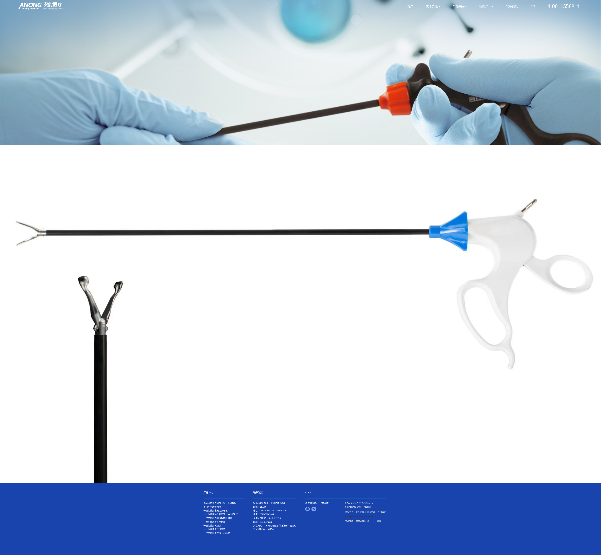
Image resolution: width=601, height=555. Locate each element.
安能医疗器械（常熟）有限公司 (358, 507)
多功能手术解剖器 (212, 507)
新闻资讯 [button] (485, 6)
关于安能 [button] (432, 6)
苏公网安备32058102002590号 (359, 516)
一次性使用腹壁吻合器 (214, 522)
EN (533, 6)
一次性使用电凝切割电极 (215, 510)
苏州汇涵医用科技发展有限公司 (280, 525)
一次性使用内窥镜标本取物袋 (217, 518)
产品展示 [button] (458, 6)
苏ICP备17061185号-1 (263, 529)
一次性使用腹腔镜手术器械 (216, 533)
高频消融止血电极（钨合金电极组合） (222, 503)
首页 (410, 6)
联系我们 (512, 6)
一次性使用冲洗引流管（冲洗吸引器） (222, 514)
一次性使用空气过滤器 (214, 529)
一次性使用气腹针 (212, 525)
